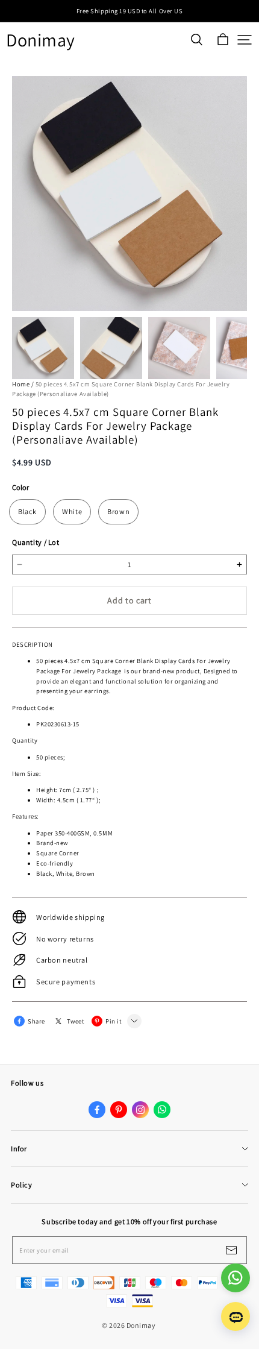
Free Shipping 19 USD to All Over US (129, 11)
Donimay (40, 40)
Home (21, 384)
